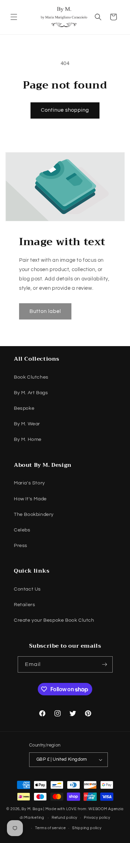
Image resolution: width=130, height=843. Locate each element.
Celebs (22, 530)
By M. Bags (31, 809)
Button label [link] (45, 311)
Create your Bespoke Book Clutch (54, 620)
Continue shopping (65, 110)
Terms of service (50, 828)
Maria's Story (29, 483)
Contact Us (27, 589)
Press (20, 545)
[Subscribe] (104, 664)
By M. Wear (27, 423)
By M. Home (28, 439)
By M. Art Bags (31, 392)
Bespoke (24, 408)
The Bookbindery (34, 514)
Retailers (24, 604)
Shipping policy (87, 828)
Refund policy (64, 817)
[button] (13, 17)
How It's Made (30, 499)
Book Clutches (31, 377)
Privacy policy (97, 817)
